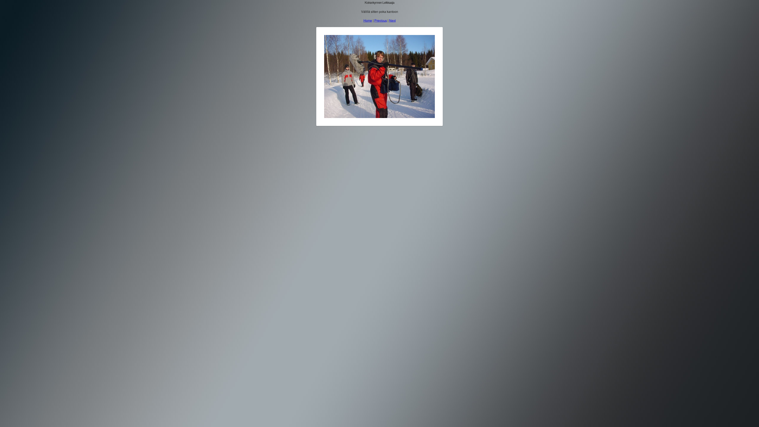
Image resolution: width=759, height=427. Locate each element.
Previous (380, 20)
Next (392, 20)
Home (367, 20)
